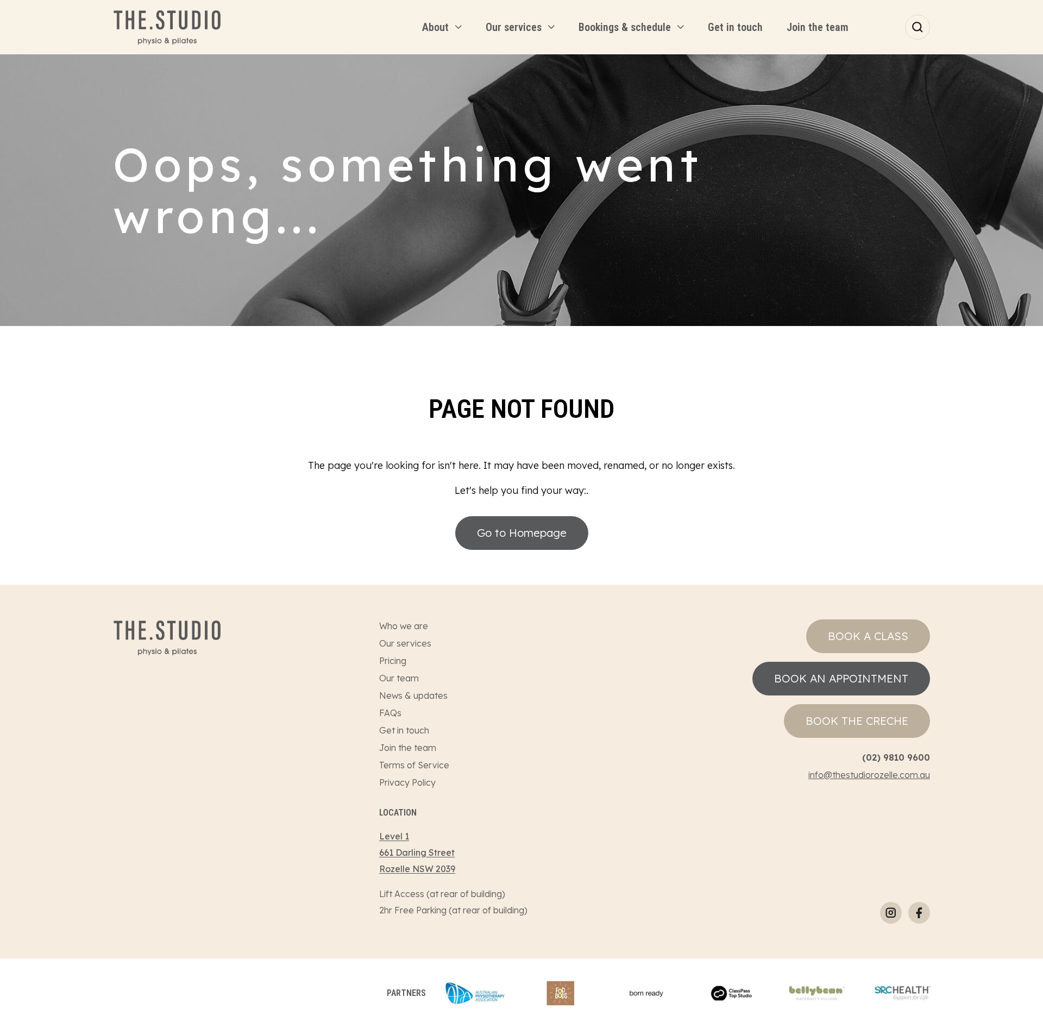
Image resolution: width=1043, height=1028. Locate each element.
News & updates (413, 695)
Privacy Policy (407, 782)
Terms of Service (414, 765)
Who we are (403, 625)
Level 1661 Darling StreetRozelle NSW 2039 (417, 852)
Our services (405, 643)
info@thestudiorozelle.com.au (869, 774)
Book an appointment (841, 678)
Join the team (407, 747)
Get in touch (404, 730)
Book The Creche (857, 721)
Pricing (392, 660)
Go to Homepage (522, 533)
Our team (399, 678)
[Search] (917, 27)
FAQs (390, 712)
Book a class (868, 636)
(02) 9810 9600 (896, 757)
